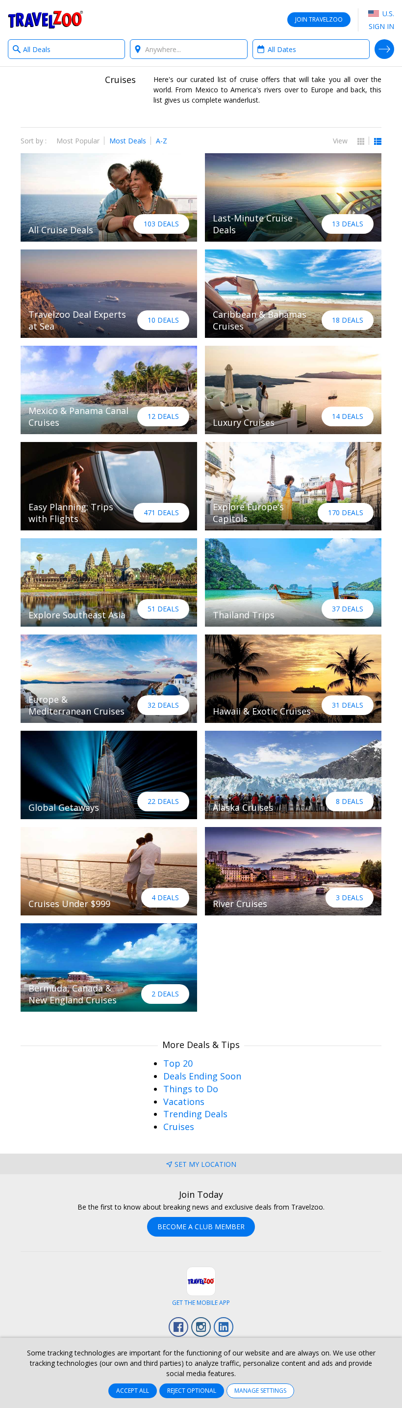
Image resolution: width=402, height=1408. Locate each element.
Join (319, 19)
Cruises (178, 1126)
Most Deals (127, 140)
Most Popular (78, 140)
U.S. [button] (387, 13)
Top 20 (178, 1063)
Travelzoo (45, 19)
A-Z (161, 140)
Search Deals (384, 49)
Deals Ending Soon (202, 1076)
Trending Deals (195, 1114)
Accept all (132, 1390)
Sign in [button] (381, 26)
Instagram (201, 1327)
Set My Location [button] (205, 1164)
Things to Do (190, 1089)
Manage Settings (260, 1390)
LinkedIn (223, 1327)
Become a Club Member (201, 1226)
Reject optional (191, 1390)
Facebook (178, 1327)
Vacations (183, 1101)
